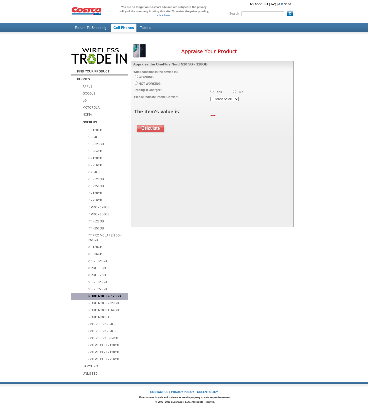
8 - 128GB (95, 247)
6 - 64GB (94, 172)
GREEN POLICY (207, 391)
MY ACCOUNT (259, 4)
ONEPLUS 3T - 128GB (103, 345)
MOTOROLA (91, 107)
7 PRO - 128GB (98, 207)
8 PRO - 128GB (98, 268)
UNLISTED (90, 373)
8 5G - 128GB (97, 261)
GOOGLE (89, 93)
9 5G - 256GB (97, 289)
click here (163, 15)
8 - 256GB (95, 254)
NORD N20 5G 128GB (103, 303)
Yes (219, 92)
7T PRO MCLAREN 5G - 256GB (104, 238)
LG (85, 100)
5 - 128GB (95, 130)
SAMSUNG (90, 366)
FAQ (273, 4)
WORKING (146, 77)
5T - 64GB (95, 151)
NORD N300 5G (99, 317)
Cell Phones (123, 28)
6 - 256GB (95, 165)
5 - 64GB (94, 137)
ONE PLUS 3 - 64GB (102, 331)
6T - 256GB (96, 186)
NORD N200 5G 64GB (103, 310)
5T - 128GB (96, 144)
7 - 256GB (95, 200)
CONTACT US (159, 391)
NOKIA (87, 114)
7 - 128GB (95, 193)
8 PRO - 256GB (98, 275)
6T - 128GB (96, 179)
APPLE (87, 86)
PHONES (83, 79)
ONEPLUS (90, 122)
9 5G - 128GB (97, 282)
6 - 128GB (95, 158)
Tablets (145, 28)
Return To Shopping (90, 28)
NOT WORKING (149, 84)
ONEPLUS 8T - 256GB (103, 359)
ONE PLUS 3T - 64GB (103, 338)
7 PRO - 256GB (98, 214)
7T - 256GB (96, 228)
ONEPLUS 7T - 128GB (103, 352)
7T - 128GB (96, 221)
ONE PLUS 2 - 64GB (102, 324)
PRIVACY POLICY (182, 391)
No (241, 92)
